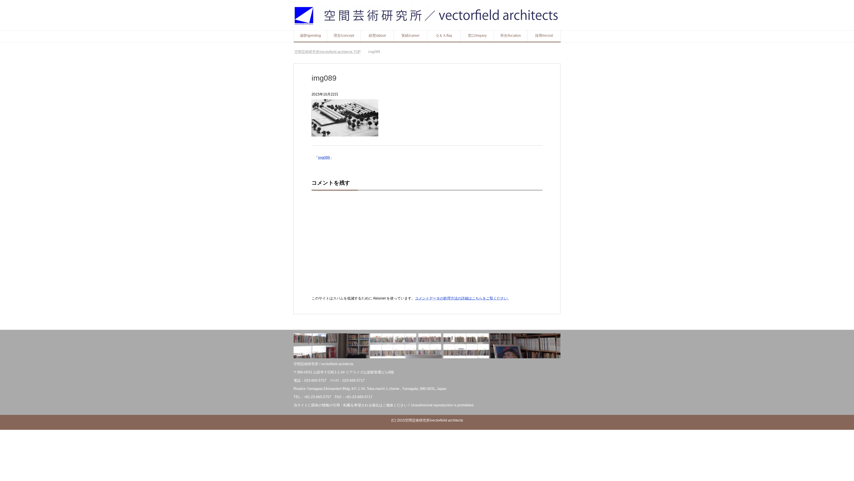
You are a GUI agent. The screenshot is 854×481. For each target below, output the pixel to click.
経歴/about (377, 35)
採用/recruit (544, 35)
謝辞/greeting (310, 35)
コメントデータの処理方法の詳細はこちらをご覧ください (461, 298)
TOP (327, 52)
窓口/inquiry (477, 35)
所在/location (510, 35)
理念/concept (344, 35)
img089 (324, 157)
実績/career (410, 35)
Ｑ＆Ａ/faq (444, 35)
